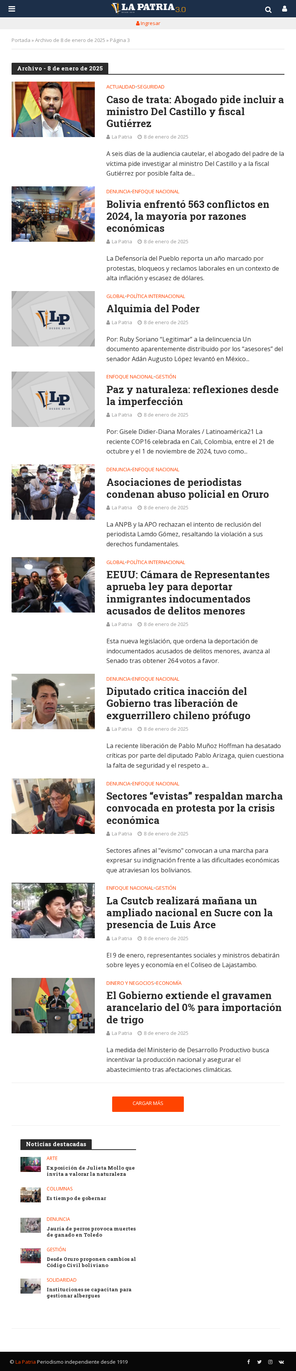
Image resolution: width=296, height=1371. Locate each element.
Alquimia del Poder (153, 309)
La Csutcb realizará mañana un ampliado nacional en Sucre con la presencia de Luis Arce (189, 913)
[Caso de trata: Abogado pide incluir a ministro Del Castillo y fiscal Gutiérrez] (53, 109)
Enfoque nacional (155, 192)
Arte (52, 1159)
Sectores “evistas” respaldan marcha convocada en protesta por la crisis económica (194, 808)
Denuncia (118, 192)
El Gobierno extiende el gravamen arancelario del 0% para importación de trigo (194, 1007)
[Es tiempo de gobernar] (30, 1194)
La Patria (122, 136)
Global (115, 297)
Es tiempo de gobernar (76, 1198)
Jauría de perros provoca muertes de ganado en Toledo (91, 1232)
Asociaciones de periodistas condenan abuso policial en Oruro (187, 488)
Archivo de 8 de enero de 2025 (70, 40)
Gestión (165, 377)
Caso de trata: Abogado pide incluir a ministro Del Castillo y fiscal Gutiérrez (195, 112)
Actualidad (120, 87)
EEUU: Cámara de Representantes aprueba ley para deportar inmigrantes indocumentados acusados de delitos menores (188, 593)
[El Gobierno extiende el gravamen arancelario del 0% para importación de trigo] (53, 1005)
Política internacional (156, 297)
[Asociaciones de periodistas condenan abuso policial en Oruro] (53, 492)
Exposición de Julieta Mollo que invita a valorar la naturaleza (91, 1171)
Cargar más (148, 1103)
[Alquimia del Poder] (53, 319)
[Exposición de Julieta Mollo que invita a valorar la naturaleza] (30, 1164)
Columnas (59, 1189)
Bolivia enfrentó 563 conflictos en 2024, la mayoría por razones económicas (187, 216)
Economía (169, 983)
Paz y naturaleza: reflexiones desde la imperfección (192, 395)
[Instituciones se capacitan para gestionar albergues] (30, 1286)
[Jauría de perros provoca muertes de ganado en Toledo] (30, 1225)
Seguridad (151, 87)
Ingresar (150, 23)
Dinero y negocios (130, 983)
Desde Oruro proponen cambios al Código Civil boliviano (91, 1262)
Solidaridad (62, 1280)
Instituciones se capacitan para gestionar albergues (89, 1293)
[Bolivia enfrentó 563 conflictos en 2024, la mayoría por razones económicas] (53, 214)
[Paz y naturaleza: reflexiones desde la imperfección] (53, 399)
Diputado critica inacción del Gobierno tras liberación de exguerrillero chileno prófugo (178, 703)
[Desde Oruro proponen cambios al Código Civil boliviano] (30, 1255)
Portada (21, 40)
